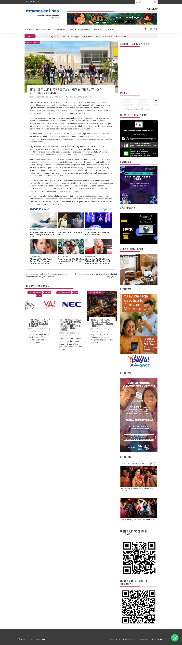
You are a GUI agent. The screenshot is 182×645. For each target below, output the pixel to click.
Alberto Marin (57, 97)
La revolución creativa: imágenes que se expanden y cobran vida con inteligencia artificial (47, 275)
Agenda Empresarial (43, 29)
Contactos (110, 29)
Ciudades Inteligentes (32, 42)
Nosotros (28, 29)
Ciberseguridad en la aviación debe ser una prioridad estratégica (96, 275)
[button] (175, 638)
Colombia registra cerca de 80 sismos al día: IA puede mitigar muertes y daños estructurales (39, 322)
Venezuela (98, 29)
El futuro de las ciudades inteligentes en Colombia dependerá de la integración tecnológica (102, 322)
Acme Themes (157, 639)
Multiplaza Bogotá (84, 97)
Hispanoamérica (84, 29)
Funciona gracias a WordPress (120, 639)
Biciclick (71, 97)
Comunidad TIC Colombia (64, 29)
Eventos (75, 293)
